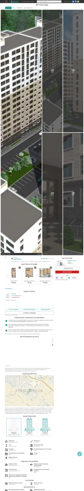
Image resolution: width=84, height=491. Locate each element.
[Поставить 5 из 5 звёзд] (48, 258)
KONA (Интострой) (72, 260)
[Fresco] (14, 1)
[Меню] (6, 1)
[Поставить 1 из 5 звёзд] (41, 258)
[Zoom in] (52, 339)
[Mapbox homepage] (7, 365)
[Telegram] (73, 1)
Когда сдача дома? (45, 309)
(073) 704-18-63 (15, 297)
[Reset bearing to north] (52, 343)
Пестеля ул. (16, 258)
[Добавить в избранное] (40, 11)
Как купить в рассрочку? (29, 309)
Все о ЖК (8, 7)
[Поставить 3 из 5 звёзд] (44, 258)
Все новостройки (26, 1)
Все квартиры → (9, 288)
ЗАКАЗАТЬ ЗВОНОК (67, 272)
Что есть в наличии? (13, 309)
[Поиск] (38, 1)
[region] (29, 352)
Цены (13, 7)
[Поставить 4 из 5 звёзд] (46, 258)
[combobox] (50, 1)
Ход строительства (28, 7)
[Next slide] (51, 276)
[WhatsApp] (78, 1)
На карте (32, 1)
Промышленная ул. (17, 259)
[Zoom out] (52, 341)
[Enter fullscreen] (52, 345)
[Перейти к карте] (7, 259)
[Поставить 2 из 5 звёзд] (43, 258)
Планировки (19, 7)
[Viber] (76, 1)
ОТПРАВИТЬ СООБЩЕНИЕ (29, 313)
